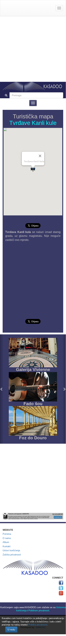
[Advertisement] (33, 49)
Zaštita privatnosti (12, 554)
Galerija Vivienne (33, 369)
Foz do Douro (33, 437)
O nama (7, 538)
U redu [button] (11, 629)
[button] (1, 389)
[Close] (40, 156)
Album (6, 542)
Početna (7, 534)
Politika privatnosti (37, 624)
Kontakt (7, 546)
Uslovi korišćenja (11, 550)
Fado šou (33, 403)
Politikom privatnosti (38, 610)
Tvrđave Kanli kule (33, 123)
